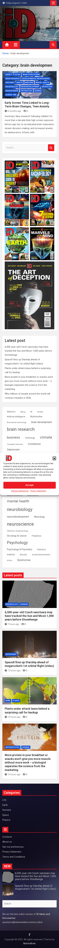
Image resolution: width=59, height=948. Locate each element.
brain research (13, 79)
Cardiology (30, 438)
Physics (6, 819)
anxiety (9, 74)
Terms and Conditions (13, 856)
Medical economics (14, 495)
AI (31, 411)
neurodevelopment (30, 87)
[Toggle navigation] (15, 44)
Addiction (11, 412)
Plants (16, 701)
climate (46, 437)
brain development (41, 422)
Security (23, 555)
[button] (54, 458)
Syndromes (24, 560)
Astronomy (11, 654)
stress (9, 560)
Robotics (41, 549)
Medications (32, 495)
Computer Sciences (15, 444)
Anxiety (40, 412)
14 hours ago (14, 717)
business (13, 437)
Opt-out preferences (20, 491)
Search (51, 147)
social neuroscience (41, 554)
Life (4, 799)
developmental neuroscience (36, 79)
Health (19, 83)
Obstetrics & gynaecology (17, 531)
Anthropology (13, 747)
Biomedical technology (16, 422)
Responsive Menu (53, 3)
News (8, 701)
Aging (22, 412)
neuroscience (20, 524)
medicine (29, 83)
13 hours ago (14, 670)
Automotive (36, 416)
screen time (11, 95)
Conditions (34, 443)
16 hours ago (14, 774)
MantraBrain (29, 943)
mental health (42, 83)
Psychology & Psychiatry (19, 549)
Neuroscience (12, 91)
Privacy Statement (38, 491)
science (38, 91)
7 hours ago (13, 624)
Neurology (47, 87)
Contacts (7, 836)
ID (27, 111)
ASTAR (17, 74)
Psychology (26, 91)
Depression (13, 449)
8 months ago (14, 111)
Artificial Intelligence (16, 416)
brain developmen (31, 74)
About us (7, 841)
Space (5, 815)
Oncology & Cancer (17, 535)
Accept (29, 485)
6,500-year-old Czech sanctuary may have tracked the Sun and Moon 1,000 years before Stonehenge (28, 350)
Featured (10, 83)
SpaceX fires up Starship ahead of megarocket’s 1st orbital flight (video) (35, 887)
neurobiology (12, 87)
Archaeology (12, 604)
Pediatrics (36, 536)
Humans (24, 604)
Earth (5, 805)
